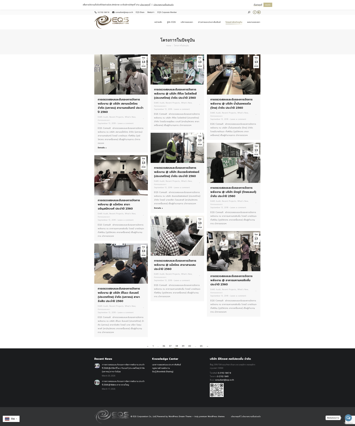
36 (164, 346)
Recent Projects (116, 117)
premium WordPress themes (212, 416)
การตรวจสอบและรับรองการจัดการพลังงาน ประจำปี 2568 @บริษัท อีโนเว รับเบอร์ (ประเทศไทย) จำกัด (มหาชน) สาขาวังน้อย (123, 368)
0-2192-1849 (223, 376)
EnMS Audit (103, 117)
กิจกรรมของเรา (104, 120)
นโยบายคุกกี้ (235, 416)
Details (101, 147)
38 (176, 346)
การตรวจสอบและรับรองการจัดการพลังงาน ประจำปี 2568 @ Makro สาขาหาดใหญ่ (123, 383)
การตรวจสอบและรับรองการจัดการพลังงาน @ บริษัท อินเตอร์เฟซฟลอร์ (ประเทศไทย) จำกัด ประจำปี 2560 (176, 172)
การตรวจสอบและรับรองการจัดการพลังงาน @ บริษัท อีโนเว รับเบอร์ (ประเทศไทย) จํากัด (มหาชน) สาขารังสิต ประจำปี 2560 (119, 294)
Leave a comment (126, 123)
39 (183, 346)
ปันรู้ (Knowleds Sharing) (162, 371)
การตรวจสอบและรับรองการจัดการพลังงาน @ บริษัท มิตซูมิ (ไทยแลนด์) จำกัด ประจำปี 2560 (233, 192)
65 (201, 346)
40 (189, 346)
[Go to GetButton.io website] (348, 423)
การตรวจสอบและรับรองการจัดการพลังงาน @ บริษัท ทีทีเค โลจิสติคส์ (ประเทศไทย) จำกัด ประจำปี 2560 (175, 93)
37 (170, 346)
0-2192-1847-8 (224, 373)
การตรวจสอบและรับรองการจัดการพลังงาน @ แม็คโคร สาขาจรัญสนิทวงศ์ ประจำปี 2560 (119, 204)
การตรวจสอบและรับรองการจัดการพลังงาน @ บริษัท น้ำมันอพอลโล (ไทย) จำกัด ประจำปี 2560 (231, 103)
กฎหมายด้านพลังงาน (161, 368)
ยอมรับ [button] (268, 4)
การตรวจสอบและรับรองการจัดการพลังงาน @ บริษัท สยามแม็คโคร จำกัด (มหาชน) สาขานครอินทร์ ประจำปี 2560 (120, 105)
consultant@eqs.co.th (224, 380)
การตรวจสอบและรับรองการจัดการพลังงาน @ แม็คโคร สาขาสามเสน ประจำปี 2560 (175, 265)
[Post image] (97, 366)
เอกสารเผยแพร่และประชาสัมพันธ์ (166, 365)
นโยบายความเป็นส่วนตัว (251, 416)
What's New (130, 117)
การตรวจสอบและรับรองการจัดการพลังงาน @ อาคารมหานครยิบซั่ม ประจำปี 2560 (231, 280)
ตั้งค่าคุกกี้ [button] (258, 5)
